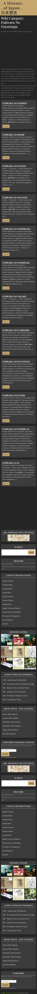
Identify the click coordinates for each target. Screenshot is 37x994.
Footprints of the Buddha (11, 612)
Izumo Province (8, 596)
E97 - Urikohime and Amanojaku (14, 692)
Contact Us (6, 76)
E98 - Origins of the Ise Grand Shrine (16, 688)
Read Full (5, 126)
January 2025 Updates (11, 718)
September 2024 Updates (12, 726)
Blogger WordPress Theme (9, 993)
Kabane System (7, 581)
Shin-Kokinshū (7, 620)
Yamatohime (6, 604)
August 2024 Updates (10, 730)
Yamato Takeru (7, 600)
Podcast (19, 69)
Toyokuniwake (7, 585)
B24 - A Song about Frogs (12, 700)
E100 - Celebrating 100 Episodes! (14, 680)
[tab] (34, 7)
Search (18, 547)
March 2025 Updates (10, 714)
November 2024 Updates (12, 722)
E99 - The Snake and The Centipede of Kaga (18, 684)
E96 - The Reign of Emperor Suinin (15, 696)
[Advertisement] (18, 50)
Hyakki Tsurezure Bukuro (11, 608)
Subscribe (5, 754)
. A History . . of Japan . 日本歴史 (13, 7)
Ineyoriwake (6, 593)
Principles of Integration (11, 616)
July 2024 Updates (9, 734)
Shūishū (5, 624)
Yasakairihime (7, 589)
